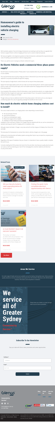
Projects (23, 13)
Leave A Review (49, 1)
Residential (30, 12)
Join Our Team (25, 1)
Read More (6, 201)
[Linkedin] (5, 403)
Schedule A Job (47, 7)
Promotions (40, 1)
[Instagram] (8, 403)
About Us (17, 1)
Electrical (10, 39)
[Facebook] (2, 403)
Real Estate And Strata (18, 12)
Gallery (33, 1)
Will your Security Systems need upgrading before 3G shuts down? (12, 186)
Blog (11, 1)
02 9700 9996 (29, 5)
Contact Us (32, 13)
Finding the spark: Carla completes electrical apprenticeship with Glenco (41, 186)
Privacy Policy (3, 416)
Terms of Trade (10, 416)
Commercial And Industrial (44, 12)
